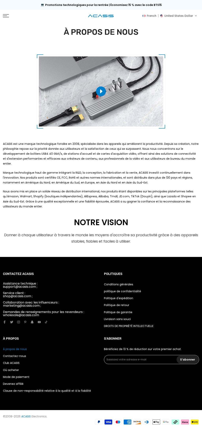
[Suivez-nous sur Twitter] (11, 322)
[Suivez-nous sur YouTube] (39, 322)
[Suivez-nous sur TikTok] (46, 322)
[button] (170, 16)
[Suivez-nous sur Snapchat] (32, 322)
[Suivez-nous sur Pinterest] (25, 322)
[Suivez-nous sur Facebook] (4, 322)
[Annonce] (101, 5)
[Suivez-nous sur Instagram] (18, 322)
